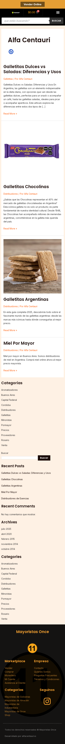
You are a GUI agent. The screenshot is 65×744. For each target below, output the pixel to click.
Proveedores (8, 435)
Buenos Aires (8, 395)
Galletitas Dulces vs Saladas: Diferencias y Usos (32, 69)
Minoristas (6, 420)
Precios (5, 430)
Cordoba (6, 405)
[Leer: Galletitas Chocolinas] (32, 152)
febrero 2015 (8, 539)
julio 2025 (6, 529)
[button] (57, 12)
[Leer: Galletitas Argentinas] (32, 266)
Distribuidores (10, 193)
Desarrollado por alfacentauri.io (20, 736)
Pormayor (6, 425)
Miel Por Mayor (18, 343)
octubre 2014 (8, 549)
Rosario (5, 440)
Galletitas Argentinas (25, 299)
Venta (4, 445)
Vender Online (32, 4)
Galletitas (8, 78)
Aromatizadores (9, 389)
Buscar (4, 453)
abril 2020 (6, 534)
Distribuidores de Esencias (15, 498)
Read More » (10, 113)
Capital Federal (9, 400)
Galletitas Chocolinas (26, 187)
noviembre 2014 (9, 544)
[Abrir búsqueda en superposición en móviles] (32, 21)
